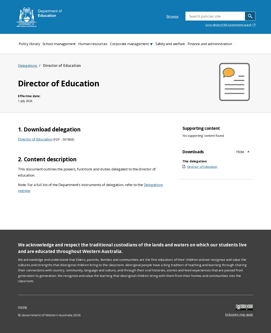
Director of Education (35, 139)
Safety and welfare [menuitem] (170, 43)
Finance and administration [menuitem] (210, 43)
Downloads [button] (193, 151)
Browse (172, 16)
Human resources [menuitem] (92, 43)
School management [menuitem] (59, 43)
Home (22, 307)
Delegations (27, 65)
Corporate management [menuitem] (129, 43)
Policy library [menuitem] (29, 43)
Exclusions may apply (239, 307)
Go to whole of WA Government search (228, 25)
